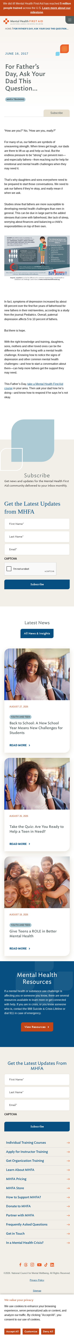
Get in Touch (15, 1234)
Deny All (48, 1331)
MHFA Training (15, 99)
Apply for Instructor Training (27, 1152)
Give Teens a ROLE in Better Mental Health (33, 933)
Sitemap (37, 1290)
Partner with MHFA (20, 1215)
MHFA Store (15, 1188)
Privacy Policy (37, 1280)
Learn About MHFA (20, 1170)
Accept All (12, 1331)
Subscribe (56, 112)
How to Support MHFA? (23, 1197)
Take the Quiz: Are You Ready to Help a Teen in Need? (36, 829)
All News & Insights (37, 633)
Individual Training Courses (26, 1143)
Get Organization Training (25, 1161)
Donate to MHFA (18, 1206)
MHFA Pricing (16, 1179)
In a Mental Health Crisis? (25, 1243)
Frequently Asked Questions (26, 1224)
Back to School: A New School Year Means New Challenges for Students (36, 728)
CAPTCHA (10, 558)
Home (8, 29)
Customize (30, 1331)
